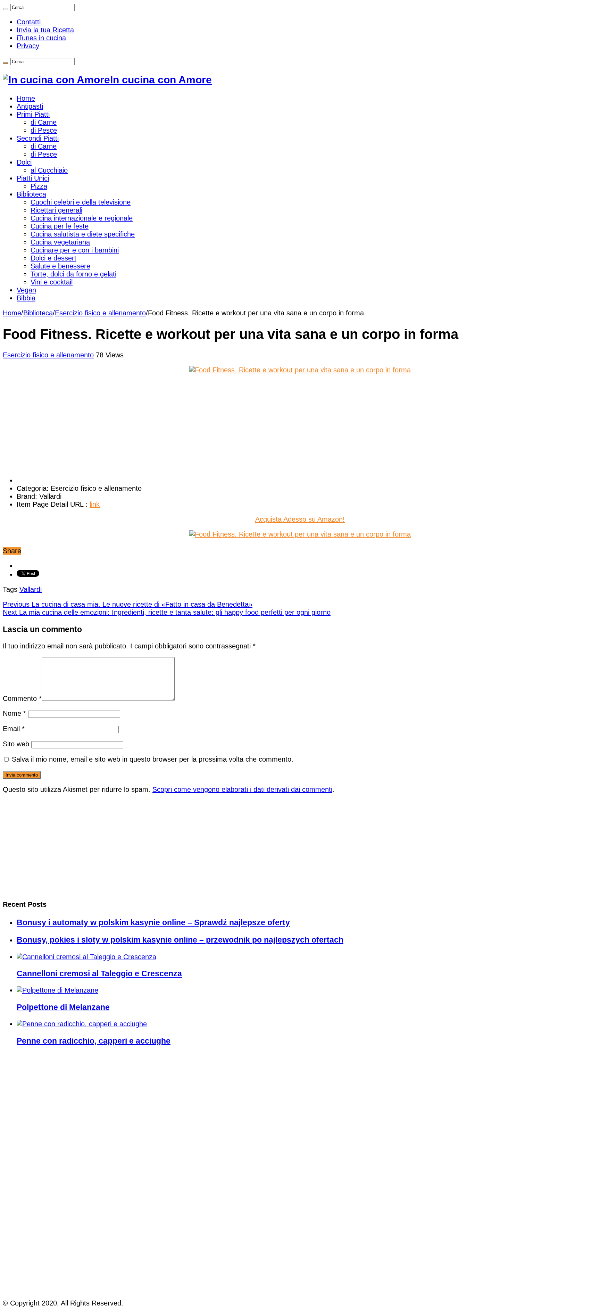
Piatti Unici (33, 178)
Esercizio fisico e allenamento (100, 313)
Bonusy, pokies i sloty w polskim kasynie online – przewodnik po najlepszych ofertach (180, 939)
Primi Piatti (33, 114)
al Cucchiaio (49, 170)
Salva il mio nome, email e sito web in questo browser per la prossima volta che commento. (152, 759)
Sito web (16, 744)
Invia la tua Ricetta (45, 30)
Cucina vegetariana (60, 242)
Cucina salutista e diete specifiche (83, 234)
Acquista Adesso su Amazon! (300, 519)
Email (14, 728)
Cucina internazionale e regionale (82, 218)
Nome (14, 713)
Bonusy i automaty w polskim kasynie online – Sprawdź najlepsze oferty (153, 922)
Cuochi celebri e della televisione (81, 202)
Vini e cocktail (52, 282)
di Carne (44, 122)
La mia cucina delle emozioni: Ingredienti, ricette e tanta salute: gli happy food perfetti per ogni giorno (167, 612)
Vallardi (30, 589)
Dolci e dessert (53, 258)
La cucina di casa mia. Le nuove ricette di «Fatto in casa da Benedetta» (127, 604)
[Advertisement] (55, 424)
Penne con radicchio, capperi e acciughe (93, 1040)
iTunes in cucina (41, 38)
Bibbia (26, 298)
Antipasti (30, 106)
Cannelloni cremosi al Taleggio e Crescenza (99, 973)
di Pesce (44, 130)
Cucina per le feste (60, 226)
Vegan (26, 290)
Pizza (39, 186)
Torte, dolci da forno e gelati (73, 274)
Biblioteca (31, 194)
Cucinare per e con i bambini (75, 250)
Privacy (28, 46)
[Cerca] (5, 9)
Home (26, 98)
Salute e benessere (60, 266)
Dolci (24, 162)
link (95, 504)
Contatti (29, 22)
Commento (22, 698)
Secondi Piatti (38, 138)
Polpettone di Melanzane (63, 1007)
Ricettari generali (56, 210)
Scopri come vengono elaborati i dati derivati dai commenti (242, 789)
